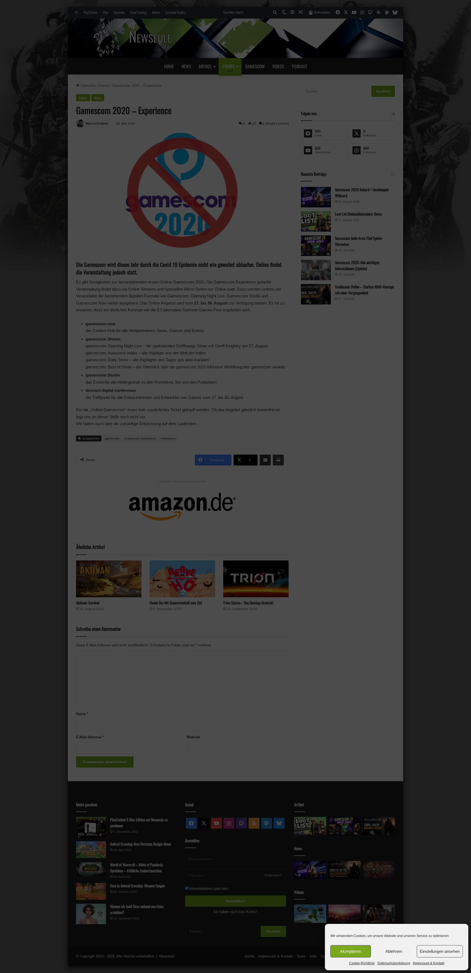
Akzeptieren (350, 951)
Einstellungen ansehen (440, 951)
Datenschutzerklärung (394, 963)
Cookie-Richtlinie (362, 963)
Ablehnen (393, 951)
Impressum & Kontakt (428, 963)
